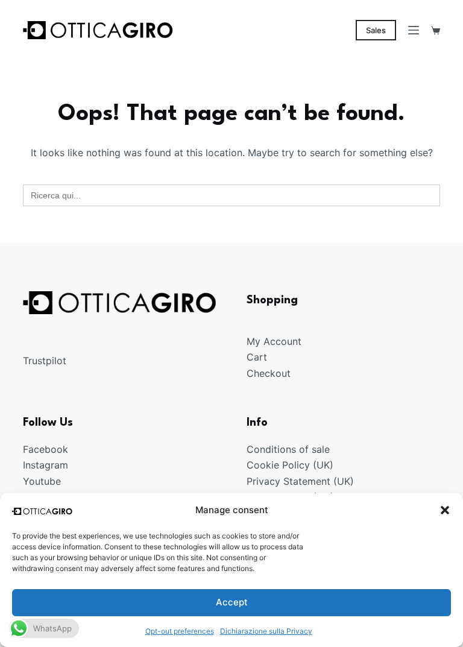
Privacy (265, 481)
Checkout (269, 373)
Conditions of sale (288, 449)
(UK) (321, 465)
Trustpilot (44, 361)
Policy (296, 465)
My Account (274, 341)
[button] (445, 510)
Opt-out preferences (179, 631)
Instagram (45, 465)
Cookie (264, 465)
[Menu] (413, 30)
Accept (232, 602)
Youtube (42, 481)
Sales (376, 30)
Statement (306, 481)
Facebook (45, 449)
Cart (257, 357)
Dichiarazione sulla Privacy (266, 631)
